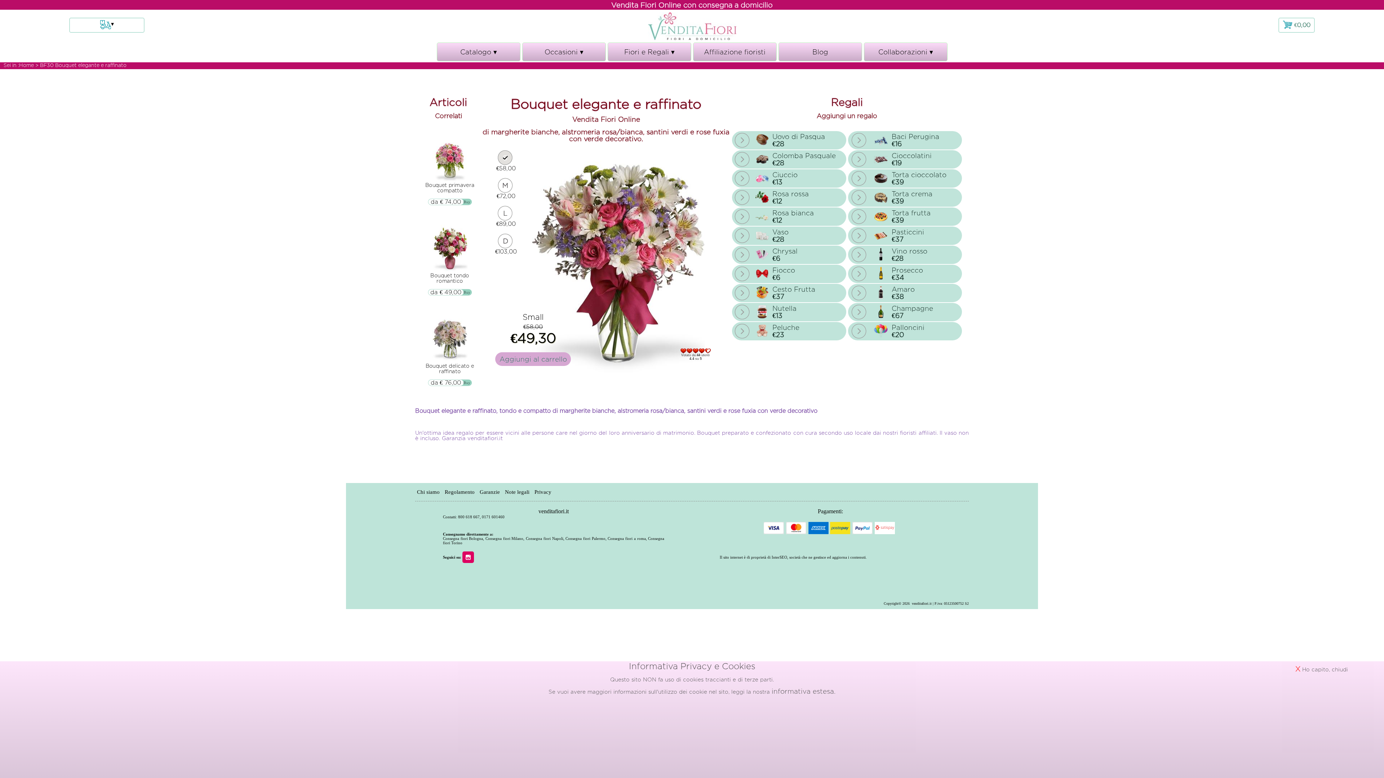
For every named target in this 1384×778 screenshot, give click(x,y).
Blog (820, 51)
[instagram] (470, 556)
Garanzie (490, 492)
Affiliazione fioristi (735, 51)
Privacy (542, 492)
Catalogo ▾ (478, 54)
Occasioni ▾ (564, 54)
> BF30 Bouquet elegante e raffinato (81, 65)
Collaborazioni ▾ (905, 54)
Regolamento (460, 492)
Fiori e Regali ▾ (649, 54)
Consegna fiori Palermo (585, 538)
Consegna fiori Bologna (463, 538)
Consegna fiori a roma (627, 538)
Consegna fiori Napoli (544, 538)
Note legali (517, 492)
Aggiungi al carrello (533, 359)
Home (26, 65)
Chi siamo (428, 492)
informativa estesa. (803, 691)
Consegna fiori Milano (504, 538)
